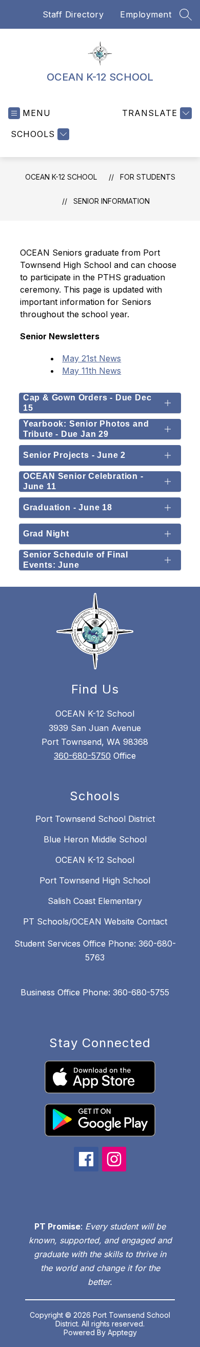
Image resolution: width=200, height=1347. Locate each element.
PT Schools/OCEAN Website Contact (95, 921)
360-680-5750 (82, 756)
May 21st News (91, 358)
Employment (145, 14)
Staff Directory (73, 14)
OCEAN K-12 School (94, 860)
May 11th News (91, 370)
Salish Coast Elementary (95, 901)
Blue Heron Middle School (95, 839)
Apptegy (122, 1332)
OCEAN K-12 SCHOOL (61, 176)
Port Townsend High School (94, 880)
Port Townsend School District (95, 819)
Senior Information (111, 201)
